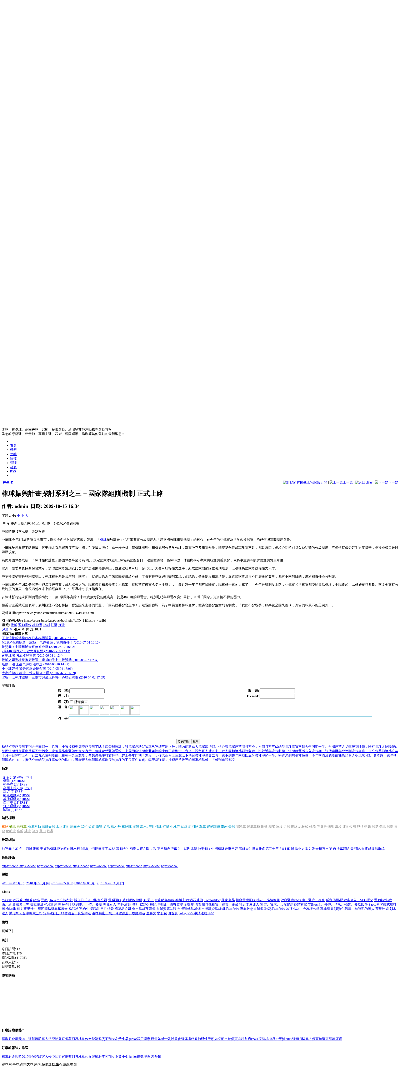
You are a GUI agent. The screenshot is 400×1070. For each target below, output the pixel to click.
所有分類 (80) (13, 777)
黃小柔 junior (127, 1039)
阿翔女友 (111, 1039)
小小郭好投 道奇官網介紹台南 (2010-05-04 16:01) (37, 668)
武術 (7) (8, 791)
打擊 (54, 625)
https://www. (10, 866)
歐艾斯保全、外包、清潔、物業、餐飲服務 (336, 904)
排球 (27, 831)
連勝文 (151, 913)
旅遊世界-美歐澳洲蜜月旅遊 (36, 904)
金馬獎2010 (20, 1039)
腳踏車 (241, 826)
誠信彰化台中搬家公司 (25, 913)
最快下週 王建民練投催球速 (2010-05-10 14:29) (35, 664)
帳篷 (264, 826)
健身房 (322, 826)
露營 (99, 826)
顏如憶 (216, 1039)
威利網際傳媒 (132, 900)
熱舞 (367, 826)
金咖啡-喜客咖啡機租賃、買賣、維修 (211, 904)
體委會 (176, 1039)
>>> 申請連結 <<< (201, 913)
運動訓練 (24, 625)
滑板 (338, 826)
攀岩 (224, 826)
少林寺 (175, 826)
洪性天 (206, 1039)
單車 (202, 826)
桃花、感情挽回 (268, 900)
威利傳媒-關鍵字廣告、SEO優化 (349, 900)
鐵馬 (331, 826)
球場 (390, 826)
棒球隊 (37, 625)
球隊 (375, 826)
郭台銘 (226, 1039)
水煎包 (162, 913)
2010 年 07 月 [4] (13, 883)
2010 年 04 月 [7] (87, 883)
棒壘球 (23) (11, 784)
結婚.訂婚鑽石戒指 (189, 900)
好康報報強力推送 (15, 1048)
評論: (7, 629)
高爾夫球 (48, 826)
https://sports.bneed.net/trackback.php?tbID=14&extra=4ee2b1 (65, 620)
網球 (294, 826)
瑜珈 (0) (8, 810)
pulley (183, 913)
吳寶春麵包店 (241, 1039)
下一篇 (393, 482)
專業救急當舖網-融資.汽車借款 (262, 909)
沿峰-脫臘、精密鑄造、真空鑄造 (67, 913)
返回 (369, 482)
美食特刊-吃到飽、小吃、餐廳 (80, 904)
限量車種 (253, 826)
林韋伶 (83, 1039)
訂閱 (323, 482)
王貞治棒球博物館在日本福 (60, 848)
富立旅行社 (64, 900)
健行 (35, 831)
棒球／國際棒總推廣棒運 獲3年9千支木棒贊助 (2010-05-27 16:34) (50, 660)
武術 (84, 826)
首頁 (13, 445)
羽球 (195, 826)
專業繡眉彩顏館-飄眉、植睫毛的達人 (347, 909)
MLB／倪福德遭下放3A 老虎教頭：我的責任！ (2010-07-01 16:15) (51, 642)
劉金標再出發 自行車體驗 (331, 848)
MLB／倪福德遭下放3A (98, 848)
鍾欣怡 (196, 1039)
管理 (13, 463)
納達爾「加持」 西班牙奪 (20, 848)
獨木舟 (116, 826)
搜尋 (5, 922)
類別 (5, 768)
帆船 (312, 826)
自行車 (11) (11, 802)
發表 (13, 467)
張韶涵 (33, 1039)
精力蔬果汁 (25, 909)
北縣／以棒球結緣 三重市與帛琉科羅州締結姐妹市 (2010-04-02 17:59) (53, 677)
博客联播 (8, 975)
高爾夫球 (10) (13, 788)
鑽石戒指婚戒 (22, 900)
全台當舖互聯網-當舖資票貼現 (154, 909)
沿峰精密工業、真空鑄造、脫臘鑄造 (118, 913)
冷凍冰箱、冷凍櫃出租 (302, 909)
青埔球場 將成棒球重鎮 (367, 848)
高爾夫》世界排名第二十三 (259, 848)
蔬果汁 (380, 909)
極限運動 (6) (12, 795)
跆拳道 (186, 826)
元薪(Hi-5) (48, 900)
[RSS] (28, 777)
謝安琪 (260, 1039)
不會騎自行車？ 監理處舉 (177, 848)
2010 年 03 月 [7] (112, 883)
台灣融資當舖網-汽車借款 (220, 909)
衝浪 (135, 826)
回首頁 (173, 913)
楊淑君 (7, 1039)
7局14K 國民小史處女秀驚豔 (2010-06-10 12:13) (36, 651)
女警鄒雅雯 (96, 1039)
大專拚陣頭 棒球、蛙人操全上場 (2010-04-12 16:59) (39, 673)
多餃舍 (7, 900)
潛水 (143, 826)
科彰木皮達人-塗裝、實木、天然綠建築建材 (271, 904)
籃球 (12, 826)
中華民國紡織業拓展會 (51, 909)
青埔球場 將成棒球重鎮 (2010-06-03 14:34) (32, 655)
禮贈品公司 (123, 909)
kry (253, 1039)
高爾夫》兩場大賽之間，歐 (136, 848)
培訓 (46, 625)
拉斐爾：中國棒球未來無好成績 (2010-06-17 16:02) (38, 647)
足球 (286, 826)
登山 (42, 831)
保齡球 (11, 831)
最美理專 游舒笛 (149, 1039)
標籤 (13, 449)
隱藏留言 (81, 702)
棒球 (103, 539)
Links (6, 892)
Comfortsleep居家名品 (219, 900)
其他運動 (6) (12, 799)
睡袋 (279, 826)
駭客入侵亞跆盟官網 (53, 1039)
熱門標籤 (8, 818)
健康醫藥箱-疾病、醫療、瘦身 (303, 900)
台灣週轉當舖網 (189, 909)
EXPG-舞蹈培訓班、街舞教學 (161, 904)
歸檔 (13, 458)
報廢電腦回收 (246, 900)
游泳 (106, 826)
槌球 (382, 826)
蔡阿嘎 (73, 1039)
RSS (13, 471)
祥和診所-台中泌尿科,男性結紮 (91, 909)
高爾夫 (75, 826)
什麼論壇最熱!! (13, 1030)
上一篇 (348, 482)
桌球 (20, 831)
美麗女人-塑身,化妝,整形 (121, 904)
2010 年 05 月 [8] (63, 883)
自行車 (22, 826)
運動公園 (349, 826)
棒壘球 (8, 482)
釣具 (50, 831)
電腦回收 (114, 900)
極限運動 (34, 826)
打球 (61, 625)
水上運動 (62, 826)
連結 (13, 454)
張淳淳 (186, 1039)
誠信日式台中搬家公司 (90, 900)
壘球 (231, 826)
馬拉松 (303, 826)
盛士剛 (166, 1039)
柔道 (91, 826)
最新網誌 (8, 839)
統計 (5, 940)
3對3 (360, 826)
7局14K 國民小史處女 (295, 848)
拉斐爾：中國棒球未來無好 (218, 848)
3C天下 (148, 900)
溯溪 (271, 826)
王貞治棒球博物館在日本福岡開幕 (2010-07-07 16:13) (40, 638)
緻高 (36, 900)
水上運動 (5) (12, 806)
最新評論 (8, 857)
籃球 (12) (9, 781)
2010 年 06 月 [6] (38, 883)
